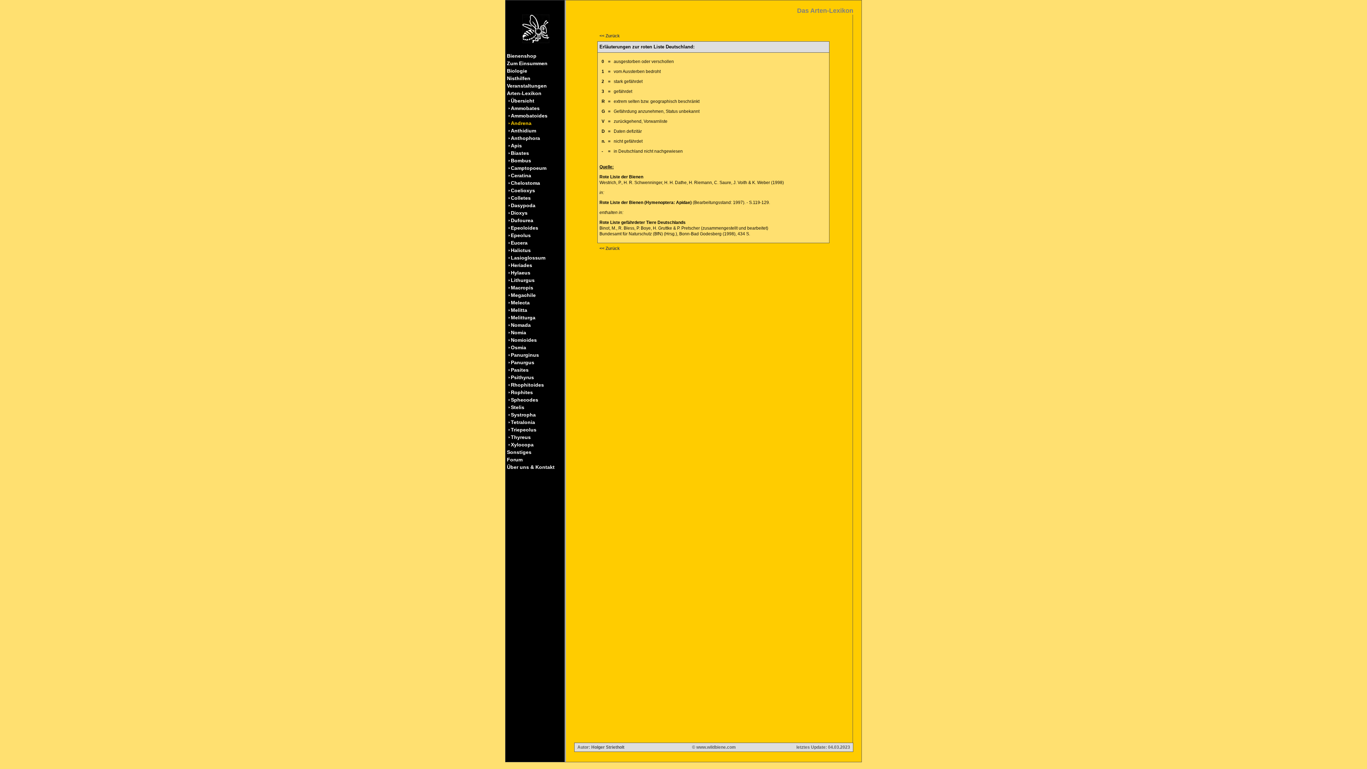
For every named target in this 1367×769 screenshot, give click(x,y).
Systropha (523, 415)
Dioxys (519, 213)
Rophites (522, 392)
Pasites (520, 370)
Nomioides (524, 340)
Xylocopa (522, 445)
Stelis (517, 407)
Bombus (521, 160)
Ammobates (525, 108)
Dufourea (522, 220)
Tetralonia (523, 422)
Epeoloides (524, 228)
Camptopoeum (528, 168)
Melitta (519, 310)
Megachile (523, 295)
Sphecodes (524, 400)
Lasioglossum (528, 258)
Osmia (518, 347)
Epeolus (521, 235)
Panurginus (525, 355)
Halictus (521, 250)
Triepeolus (523, 430)
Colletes (521, 198)
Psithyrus (522, 377)
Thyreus (521, 437)
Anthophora (525, 138)
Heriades (521, 265)
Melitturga (523, 317)
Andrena (521, 123)
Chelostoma (525, 183)
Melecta (520, 302)
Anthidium (523, 131)
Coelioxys (523, 190)
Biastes (520, 153)
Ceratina (521, 175)
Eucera (519, 243)
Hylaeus (520, 273)
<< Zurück (609, 35)
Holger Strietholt (607, 747)
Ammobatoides (529, 116)
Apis (516, 145)
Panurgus (522, 362)
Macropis (522, 288)
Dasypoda (523, 205)
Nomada (521, 325)
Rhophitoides (527, 385)
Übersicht (522, 101)
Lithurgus (523, 280)
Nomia (518, 332)
